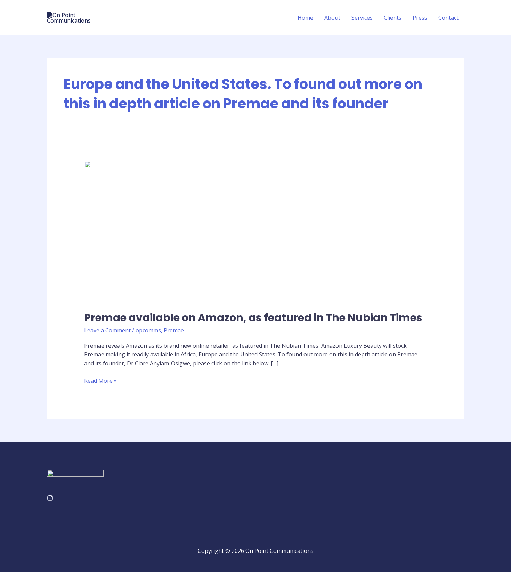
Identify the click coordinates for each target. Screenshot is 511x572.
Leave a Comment (107, 330)
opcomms (148, 330)
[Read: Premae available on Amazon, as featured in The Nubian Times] (139, 231)
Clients (393, 18)
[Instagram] (50, 498)
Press (420, 18)
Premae (174, 330)
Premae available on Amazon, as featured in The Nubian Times (253, 317)
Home (305, 18)
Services (362, 18)
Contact (448, 18)
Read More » (100, 381)
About (332, 18)
